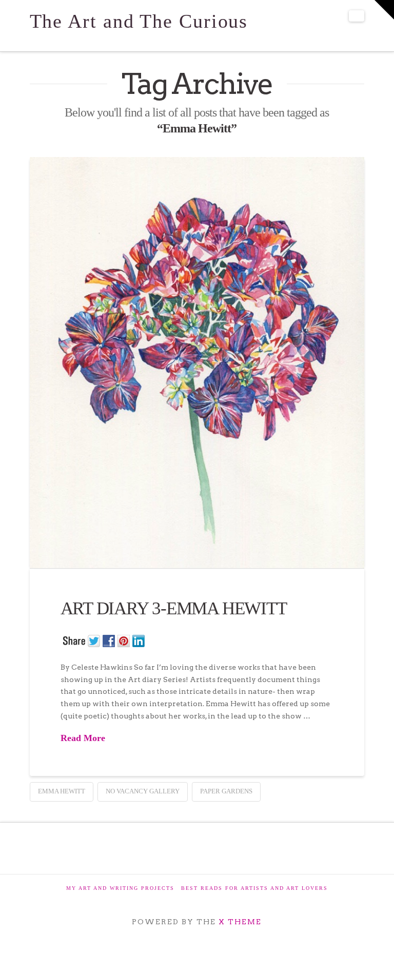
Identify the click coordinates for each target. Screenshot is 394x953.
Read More (83, 738)
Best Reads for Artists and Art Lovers (254, 888)
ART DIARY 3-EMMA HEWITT (174, 608)
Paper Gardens (226, 791)
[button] (356, 16)
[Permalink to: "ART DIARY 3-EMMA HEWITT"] (197, 362)
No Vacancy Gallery (143, 791)
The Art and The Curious (139, 21)
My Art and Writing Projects (120, 888)
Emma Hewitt (61, 791)
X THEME (240, 922)
